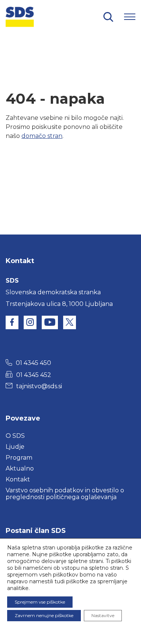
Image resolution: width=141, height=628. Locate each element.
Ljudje (15, 446)
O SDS (15, 435)
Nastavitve (102, 615)
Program (19, 457)
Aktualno (20, 468)
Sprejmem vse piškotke (40, 602)
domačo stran (41, 135)
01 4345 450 (33, 362)
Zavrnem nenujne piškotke (44, 615)
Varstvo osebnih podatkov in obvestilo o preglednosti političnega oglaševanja (65, 494)
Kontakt (18, 479)
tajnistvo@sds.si (39, 386)
